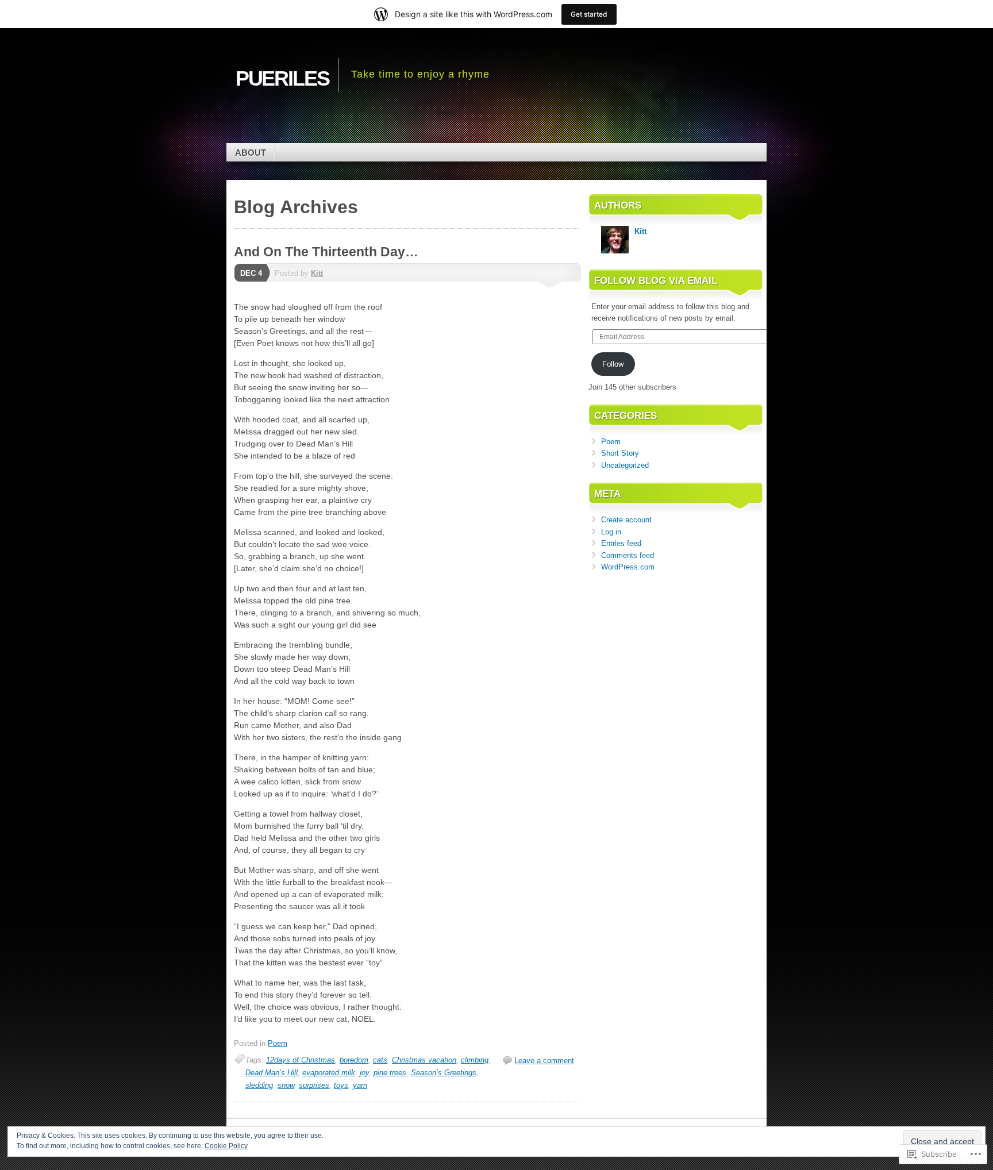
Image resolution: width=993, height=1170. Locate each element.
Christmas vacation (424, 1060)
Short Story (620, 453)
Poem (277, 1043)
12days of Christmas (300, 1060)
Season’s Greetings (443, 1072)
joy (364, 1072)
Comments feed (627, 555)
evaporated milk (328, 1072)
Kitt (317, 273)
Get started (589, 14)
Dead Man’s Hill (271, 1072)
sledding (259, 1085)
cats (380, 1060)
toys (341, 1085)
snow (286, 1085)
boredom (354, 1060)
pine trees (390, 1072)
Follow (612, 364)
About (250, 152)
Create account (626, 519)
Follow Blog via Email (655, 280)
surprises (314, 1085)
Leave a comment (544, 1060)
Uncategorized (625, 465)
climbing (474, 1060)
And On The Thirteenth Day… (326, 251)
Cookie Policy (226, 1146)
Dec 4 (251, 273)
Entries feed (621, 543)
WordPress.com (628, 567)
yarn (360, 1085)
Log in (611, 532)
